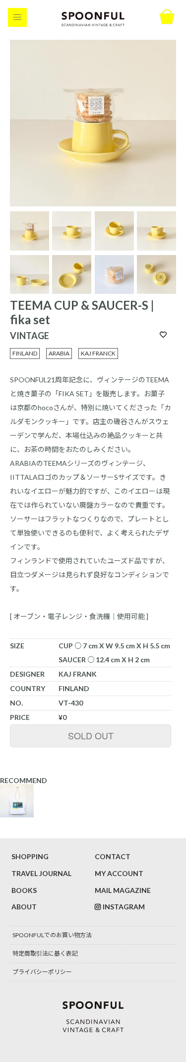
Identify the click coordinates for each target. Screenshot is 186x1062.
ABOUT (24, 906)
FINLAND (24, 353)
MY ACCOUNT (119, 873)
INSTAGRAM (124, 906)
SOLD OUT (91, 735)
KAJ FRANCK (98, 353)
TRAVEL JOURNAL (41, 873)
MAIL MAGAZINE (123, 890)
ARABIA (59, 353)
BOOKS (24, 890)
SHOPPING (30, 856)
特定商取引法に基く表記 (45, 953)
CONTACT (112, 856)
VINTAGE (29, 335)
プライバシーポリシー (42, 971)
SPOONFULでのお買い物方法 (52, 935)
